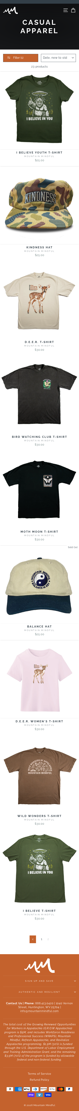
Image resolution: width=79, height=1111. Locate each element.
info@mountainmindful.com (39, 1011)
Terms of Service (39, 1073)
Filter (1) (17, 57)
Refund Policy (39, 1079)
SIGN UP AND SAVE (39, 981)
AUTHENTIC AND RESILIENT (39, 992)
